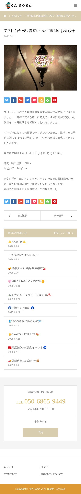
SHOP (44, 467)
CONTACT (10, 474)
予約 (40, 432)
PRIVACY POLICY (51, 474)
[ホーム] (5, 16)
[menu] (75, 5)
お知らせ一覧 (62, 232)
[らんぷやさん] (18, 5)
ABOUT (8, 467)
